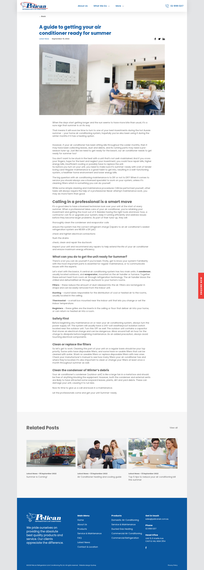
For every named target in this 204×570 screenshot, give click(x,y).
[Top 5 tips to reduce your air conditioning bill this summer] (153, 453)
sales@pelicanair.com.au (156, 519)
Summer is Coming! (36, 476)
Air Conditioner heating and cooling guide (99, 476)
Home (80, 520)
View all (174, 427)
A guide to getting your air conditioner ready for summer (75, 30)
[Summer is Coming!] (51, 453)
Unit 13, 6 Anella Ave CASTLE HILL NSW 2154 (155, 540)
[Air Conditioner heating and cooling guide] (102, 453)
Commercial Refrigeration (125, 537)
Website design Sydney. (87, 565)
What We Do (100, 5)
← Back (42, 16)
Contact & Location (87, 546)
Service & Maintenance (89, 533)
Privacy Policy (173, 565)
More (118, 5)
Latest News (44, 39)
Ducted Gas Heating (122, 528)
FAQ (79, 537)
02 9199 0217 (150, 528)
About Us (83, 5)
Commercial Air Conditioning (126, 533)
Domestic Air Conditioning (125, 520)
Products (82, 528)
